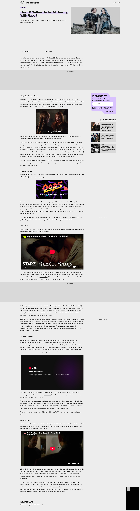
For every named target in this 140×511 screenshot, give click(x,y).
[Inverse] (32, 3)
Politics (23, 505)
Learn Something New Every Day (99, 95)
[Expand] (128, 488)
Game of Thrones (35, 505)
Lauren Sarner (26, 51)
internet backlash (44, 392)
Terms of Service (97, 108)
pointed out (47, 395)
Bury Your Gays (53, 104)
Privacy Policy (105, 108)
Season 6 (27, 492)
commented (43, 277)
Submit (109, 111)
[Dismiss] (137, 488)
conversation (57, 487)
